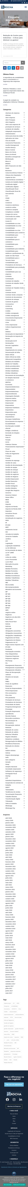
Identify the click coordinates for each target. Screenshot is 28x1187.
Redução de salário (11, 732)
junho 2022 (9, 852)
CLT (6, 196)
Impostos (8, 511)
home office (7, 1034)
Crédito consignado (12, 313)
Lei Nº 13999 (9, 552)
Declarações (9, 343)
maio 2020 (8, 910)
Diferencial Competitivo (13, 359)
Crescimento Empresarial (13, 318)
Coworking (9, 308)
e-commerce (9, 380)
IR (6, 522)
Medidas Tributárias (12, 580)
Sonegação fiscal (11, 773)
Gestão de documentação (13, 465)
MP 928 (7, 598)
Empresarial (9, 403)
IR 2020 (7, 525)
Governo (8, 493)
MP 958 (7, 605)
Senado (7, 762)
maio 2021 (8, 882)
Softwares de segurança (13, 771)
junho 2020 (9, 908)
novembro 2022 (10, 841)
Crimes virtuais (10, 320)
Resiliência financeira (12, 743)
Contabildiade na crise (12, 223)
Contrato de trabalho (12, 281)
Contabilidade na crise (12, 230)
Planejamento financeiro (13, 665)
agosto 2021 (9, 875)
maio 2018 (8, 965)
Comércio (8, 203)
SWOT (7, 787)
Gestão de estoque (11, 470)
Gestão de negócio (11, 472)
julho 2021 (8, 878)
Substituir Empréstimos (13, 780)
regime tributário (17, 1057)
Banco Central (10, 150)
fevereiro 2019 (10, 944)
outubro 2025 (9, 829)
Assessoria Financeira (12, 143)
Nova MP (8, 628)
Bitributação (9, 159)
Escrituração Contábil (12, 426)
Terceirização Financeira (13, 794)
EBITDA (8, 382)
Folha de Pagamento (12, 453)
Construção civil (10, 219)
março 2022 (9, 859)
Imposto (8, 504)
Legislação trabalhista (12, 546)
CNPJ (7, 200)
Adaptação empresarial (13, 131)
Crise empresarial (11, 325)
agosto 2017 (9, 986)
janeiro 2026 (9, 823)
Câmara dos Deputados (13, 175)
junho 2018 (9, 963)
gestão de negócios (9, 1026)
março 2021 (9, 887)
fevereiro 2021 (10, 889)
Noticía (7, 624)
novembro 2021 (10, 869)
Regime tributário (11, 737)
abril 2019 (8, 940)
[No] (26, 1181)
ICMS (7, 502)
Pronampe (8, 709)
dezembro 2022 (10, 839)
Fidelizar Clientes (11, 444)
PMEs (7, 681)
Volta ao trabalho (11, 803)
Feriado (7, 440)
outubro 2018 (9, 954)
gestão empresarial (8, 1028)
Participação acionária (12, 651)
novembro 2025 (10, 827)
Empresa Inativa (10, 398)
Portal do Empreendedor (13, 688)
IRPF (7, 527)
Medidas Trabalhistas (12, 578)
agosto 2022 (9, 848)
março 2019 (9, 942)
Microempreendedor (12, 587)
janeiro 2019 (9, 947)
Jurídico (8, 539)
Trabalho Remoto (11, 796)
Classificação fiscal (11, 189)
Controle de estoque (12, 299)
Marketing (8, 566)
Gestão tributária (11, 488)
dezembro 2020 (10, 894)
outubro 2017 (9, 981)
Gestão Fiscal (10, 483)
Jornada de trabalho (12, 534)
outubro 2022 (9, 843)
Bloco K (8, 161)
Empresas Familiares (12, 407)
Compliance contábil (12, 212)
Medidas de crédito (11, 573)
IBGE (7, 499)
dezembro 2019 (10, 921)
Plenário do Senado (12, 677)
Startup (7, 776)
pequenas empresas (15, 1051)
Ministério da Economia (13, 589)
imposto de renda (8, 1037)
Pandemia (8, 649)
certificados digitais (12, 186)
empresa (6, 1017)
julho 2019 (8, 933)
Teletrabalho (9, 790)
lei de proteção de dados (13, 550)
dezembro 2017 (10, 977)
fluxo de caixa (18, 1017)
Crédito (7, 311)
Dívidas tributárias (11, 373)
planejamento (7, 1054)
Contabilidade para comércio (15, 232)
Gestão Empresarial (12, 479)
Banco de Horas (10, 152)
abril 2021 (8, 885)
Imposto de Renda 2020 (13, 509)
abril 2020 (8, 912)
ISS (6, 532)
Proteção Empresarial (12, 711)
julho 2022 (8, 850)
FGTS (7, 442)
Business (8, 170)
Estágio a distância (11, 430)
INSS (7, 520)
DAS (6, 329)
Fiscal (7, 449)
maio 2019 (8, 938)
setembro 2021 (10, 873)
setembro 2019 (10, 928)
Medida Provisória (11, 571)
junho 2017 (9, 991)
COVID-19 (8, 306)
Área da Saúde (10, 140)
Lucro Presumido (11, 559)
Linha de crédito (10, 557)
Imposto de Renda (11, 506)
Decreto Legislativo (11, 345)
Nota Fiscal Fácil (10, 621)
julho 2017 (8, 988)
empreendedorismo (8, 1014)
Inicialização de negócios (13, 518)
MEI (6, 582)
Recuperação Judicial (12, 725)
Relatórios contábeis (12, 739)
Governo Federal (11, 495)
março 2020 (9, 915)
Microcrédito (9, 585)
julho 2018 (8, 961)
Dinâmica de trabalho (12, 361)
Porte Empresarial (11, 690)
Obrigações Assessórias (13, 633)
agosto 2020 (9, 903)
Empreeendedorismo (12, 387)
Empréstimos (9, 417)
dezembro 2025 (10, 825)
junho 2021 (9, 880)
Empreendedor (10, 389)
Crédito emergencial (12, 315)
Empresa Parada (10, 400)
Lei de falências (10, 548)
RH (6, 748)
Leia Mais (5, 84)
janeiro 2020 (9, 919)
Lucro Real (9, 562)
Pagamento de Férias (12, 638)
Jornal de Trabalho (11, 536)
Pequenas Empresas (12, 656)
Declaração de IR (11, 341)
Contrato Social (10, 292)
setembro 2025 (10, 832)
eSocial (7, 428)
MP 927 (7, 596)
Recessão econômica (12, 718)
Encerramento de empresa (14, 421)
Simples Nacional (11, 766)
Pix (6, 663)
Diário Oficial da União (12, 357)
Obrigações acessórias (13, 631)
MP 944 (7, 603)
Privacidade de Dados (12, 704)
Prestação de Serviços (12, 700)
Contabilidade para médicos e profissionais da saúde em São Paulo (14, 253)
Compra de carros (11, 214)
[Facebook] (24, 3)
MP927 (7, 608)
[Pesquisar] (23, 62)
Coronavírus (9, 304)
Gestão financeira (11, 481)
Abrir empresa (10, 117)
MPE (6, 610)
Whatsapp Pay (10, 808)
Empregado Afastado (12, 396)
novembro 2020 (10, 896)
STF (6, 778)
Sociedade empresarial (13, 769)
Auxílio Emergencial (12, 145)
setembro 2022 (10, 846)
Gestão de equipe (11, 467)
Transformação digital (12, 799)
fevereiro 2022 (10, 862)
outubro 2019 (9, 926)
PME (6, 679)
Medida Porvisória (11, 569)
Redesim (8, 727)
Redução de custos (11, 730)
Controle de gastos (11, 302)
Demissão (8, 348)
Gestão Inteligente (11, 486)
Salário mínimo (10, 750)
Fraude (7, 458)
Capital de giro (7, 1003)
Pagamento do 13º (11, 642)
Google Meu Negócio (12, 490)
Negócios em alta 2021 (12, 617)
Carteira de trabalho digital (14, 182)
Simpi (7, 764)
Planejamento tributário (13, 670)
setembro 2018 (10, 956)
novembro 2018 (10, 951)
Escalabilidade (10, 423)
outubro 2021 (9, 871)
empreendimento (19, 1014)
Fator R (7, 437)
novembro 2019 (10, 924)
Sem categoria (10, 760)
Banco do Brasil (10, 154)
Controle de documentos (13, 297)
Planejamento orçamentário (14, 667)
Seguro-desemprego (12, 755)
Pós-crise (8, 695)
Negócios (8, 615)
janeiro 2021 (9, 892)
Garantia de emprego (12, 460)
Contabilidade (10, 228)
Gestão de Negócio (8, 1023)
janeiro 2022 (9, 864)
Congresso (6, 1006)
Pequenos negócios (12, 658)
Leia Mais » (5, 52)
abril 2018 (8, 968)
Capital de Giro (10, 177)
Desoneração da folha (12, 352)
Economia (8, 384)
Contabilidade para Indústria (14, 249)
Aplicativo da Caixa (11, 138)
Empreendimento (11, 394)
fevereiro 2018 (10, 972)
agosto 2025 (9, 834)
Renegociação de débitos (13, 741)
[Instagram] (22, 3)
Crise (7, 322)
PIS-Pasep (8, 661)
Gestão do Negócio (11, 476)
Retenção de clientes (12, 746)
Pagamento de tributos (13, 640)
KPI (6, 541)
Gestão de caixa (10, 463)
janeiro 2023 (9, 836)
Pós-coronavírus (10, 693)
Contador (8, 276)
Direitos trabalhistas (12, 368)
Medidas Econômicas (12, 575)
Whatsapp (8, 806)
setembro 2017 (10, 984)
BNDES (7, 163)
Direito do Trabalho (11, 364)
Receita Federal (10, 716)
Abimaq (8, 115)
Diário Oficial (9, 354)
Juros (8, 1040)
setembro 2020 (10, 901)
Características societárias (14, 179)
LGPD (7, 555)
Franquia (8, 456)
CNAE (7, 198)
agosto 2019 (9, 931)
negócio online (10, 612)
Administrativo (10, 134)
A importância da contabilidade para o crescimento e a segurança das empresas (13, 79)
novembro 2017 (10, 979)
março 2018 (9, 970)
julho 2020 (8, 905)
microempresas (7, 1045)
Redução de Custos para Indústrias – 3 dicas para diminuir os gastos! (13, 38)
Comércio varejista (11, 209)
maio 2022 (8, 855)
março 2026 (9, 820)
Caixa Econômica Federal (13, 173)
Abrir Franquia (10, 120)
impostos (16, 1037)
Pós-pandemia (10, 697)
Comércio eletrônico (12, 205)
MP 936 (7, 601)
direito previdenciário (12, 366)
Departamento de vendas (13, 350)
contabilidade (14, 1006)
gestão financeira (19, 1028)
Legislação (9, 543)
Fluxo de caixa (10, 451)
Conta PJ (8, 221)
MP (6, 592)
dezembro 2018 (10, 949)
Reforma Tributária (11, 734)
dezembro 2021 (10, 866)
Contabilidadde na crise (13, 226)
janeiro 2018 (9, 974)
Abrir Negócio (10, 122)
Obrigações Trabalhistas (13, 635)
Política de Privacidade (19, 1184)
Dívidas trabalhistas (12, 371)
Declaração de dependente (14, 334)
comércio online (10, 207)
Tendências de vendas (12, 792)
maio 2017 (8, 993)
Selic (7, 757)
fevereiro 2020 (10, 917)
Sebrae (7, 753)
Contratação (9, 278)
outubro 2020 (9, 899)
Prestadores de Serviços (13, 702)
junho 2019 (9, 935)
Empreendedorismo (12, 391)
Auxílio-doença (10, 147)
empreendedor (13, 1011)
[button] (25, 7)
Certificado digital (11, 184)
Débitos (8, 331)
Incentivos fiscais (11, 513)
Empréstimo (9, 410)
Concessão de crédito (12, 216)
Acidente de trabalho (12, 129)
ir (4, 1040)
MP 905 (7, 594)
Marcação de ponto (11, 564)
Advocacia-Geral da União (14, 136)
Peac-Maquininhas (11, 654)
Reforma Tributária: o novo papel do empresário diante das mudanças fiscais (13, 90)
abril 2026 (8, 818)
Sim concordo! (7, 1184)
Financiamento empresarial (14, 447)
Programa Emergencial (13, 707)
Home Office (9, 497)
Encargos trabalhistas (12, 419)
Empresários (9, 405)
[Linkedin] (27, 3)
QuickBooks (9, 714)
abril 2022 (8, 857)
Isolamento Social (11, 529)
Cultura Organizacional (13, 327)
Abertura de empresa (12, 113)
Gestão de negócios (12, 474)
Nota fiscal (9, 619)
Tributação (9, 801)
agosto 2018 (9, 958)
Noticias (8, 626)
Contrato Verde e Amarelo (14, 295)
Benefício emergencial (12, 157)
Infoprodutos (9, 516)
